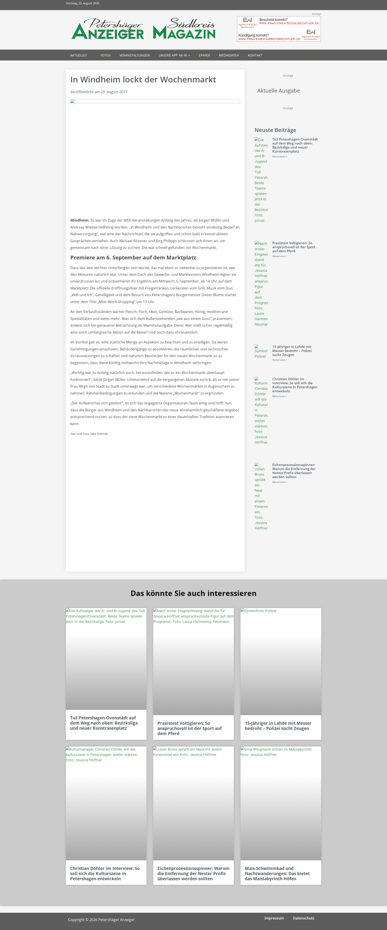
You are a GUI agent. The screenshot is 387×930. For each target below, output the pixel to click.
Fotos (106, 55)
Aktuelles (78, 55)
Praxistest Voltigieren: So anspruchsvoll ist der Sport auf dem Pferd (293, 247)
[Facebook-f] (286, 5)
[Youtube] (306, 5)
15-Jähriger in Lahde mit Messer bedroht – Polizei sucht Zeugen (292, 350)
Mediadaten (229, 55)
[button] (308, 55)
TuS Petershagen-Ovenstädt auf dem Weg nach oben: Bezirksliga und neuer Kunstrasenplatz (295, 145)
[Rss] (316, 5)
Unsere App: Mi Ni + (174, 55)
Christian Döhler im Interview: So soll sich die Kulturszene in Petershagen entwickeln (295, 385)
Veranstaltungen (135, 55)
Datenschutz (303, 918)
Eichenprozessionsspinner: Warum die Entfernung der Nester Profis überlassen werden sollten (294, 470)
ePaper (204, 55)
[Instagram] (296, 5)
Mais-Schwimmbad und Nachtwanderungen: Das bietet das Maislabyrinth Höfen (277, 873)
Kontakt (255, 55)
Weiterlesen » (279, 156)
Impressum (274, 918)
